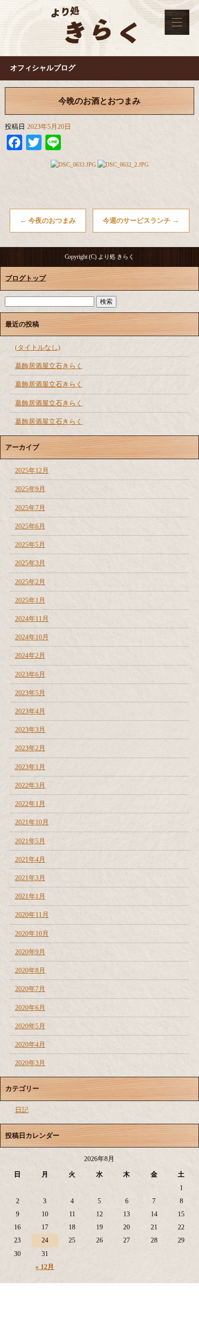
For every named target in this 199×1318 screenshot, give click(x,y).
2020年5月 (30, 1026)
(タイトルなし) (37, 347)
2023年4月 (30, 711)
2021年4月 (30, 859)
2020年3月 (30, 1063)
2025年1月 (30, 600)
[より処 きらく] (99, 28)
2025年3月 (30, 563)
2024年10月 (32, 637)
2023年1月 (30, 767)
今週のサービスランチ (141, 220)
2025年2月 (30, 582)
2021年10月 (32, 822)
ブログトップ (25, 278)
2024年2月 (30, 655)
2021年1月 (30, 896)
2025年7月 (30, 508)
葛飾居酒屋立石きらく (49, 366)
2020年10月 (32, 933)
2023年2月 (30, 748)
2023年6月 (30, 674)
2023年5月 (30, 693)
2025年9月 (30, 489)
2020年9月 (30, 952)
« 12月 (44, 1267)
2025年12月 (32, 470)
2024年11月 (32, 618)
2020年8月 (30, 970)
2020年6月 (30, 1007)
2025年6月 (30, 526)
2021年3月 (30, 878)
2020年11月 (32, 914)
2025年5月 (30, 544)
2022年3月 (30, 785)
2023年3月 (30, 729)
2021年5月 (30, 841)
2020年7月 (30, 988)
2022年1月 (30, 803)
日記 (21, 1110)
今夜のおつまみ (48, 220)
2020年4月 (30, 1044)
